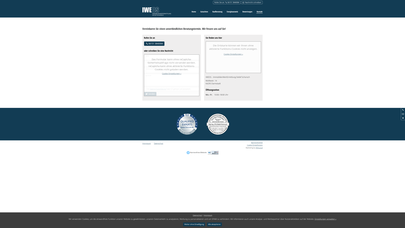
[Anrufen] (403, 110)
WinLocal (259, 148)
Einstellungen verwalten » (325, 219)
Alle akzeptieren (214, 224)
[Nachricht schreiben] (403, 114)
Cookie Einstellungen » (171, 73)
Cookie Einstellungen (255, 145)
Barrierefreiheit (257, 142)
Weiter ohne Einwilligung (194, 224)
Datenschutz (158, 143)
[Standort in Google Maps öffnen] (403, 118)
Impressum (146, 143)
